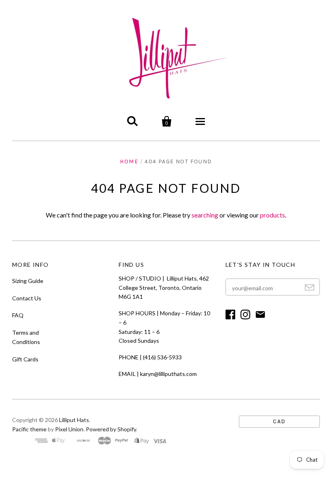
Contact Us (26, 298)
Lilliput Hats (74, 419)
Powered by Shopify (111, 429)
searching (205, 215)
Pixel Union (69, 429)
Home (129, 161)
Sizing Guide (27, 280)
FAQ (17, 315)
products (272, 215)
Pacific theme (29, 429)
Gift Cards (25, 359)
